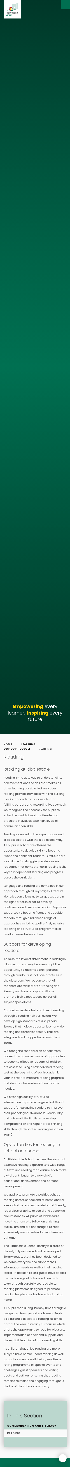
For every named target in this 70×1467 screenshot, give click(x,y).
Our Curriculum (17, 749)
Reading (45, 749)
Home (8, 744)
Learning (28, 744)
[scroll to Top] (63, 1458)
